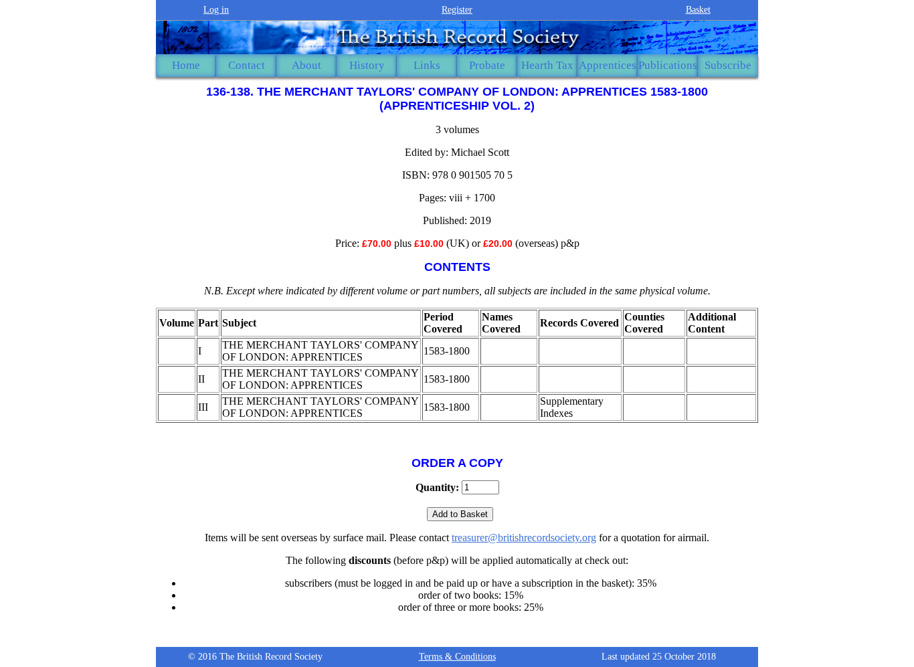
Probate (487, 65)
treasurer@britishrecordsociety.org (524, 537)
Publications (667, 65)
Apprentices (607, 65)
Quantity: (437, 487)
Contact (246, 65)
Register (457, 10)
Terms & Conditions (457, 657)
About (306, 65)
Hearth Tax (547, 65)
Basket (698, 10)
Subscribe (728, 65)
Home (186, 65)
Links (427, 65)
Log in (216, 10)
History (367, 65)
